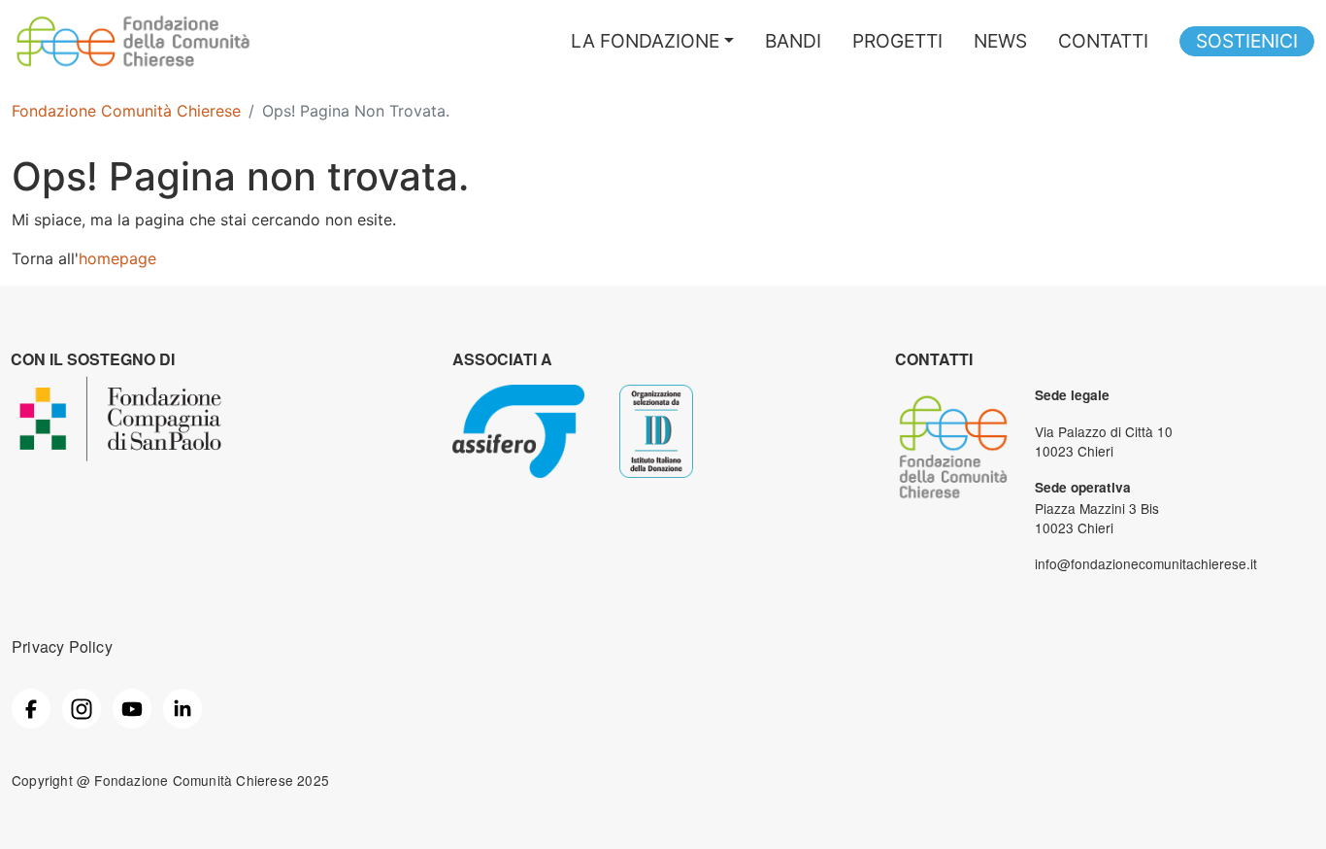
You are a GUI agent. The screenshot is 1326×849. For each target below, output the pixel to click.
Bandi (793, 40)
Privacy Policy (62, 646)
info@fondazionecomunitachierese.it (1146, 563)
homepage (117, 258)
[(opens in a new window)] (31, 706)
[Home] (133, 22)
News (1000, 40)
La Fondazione (645, 40)
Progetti (897, 40)
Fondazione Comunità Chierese (126, 110)
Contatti (1103, 40)
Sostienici (1247, 40)
